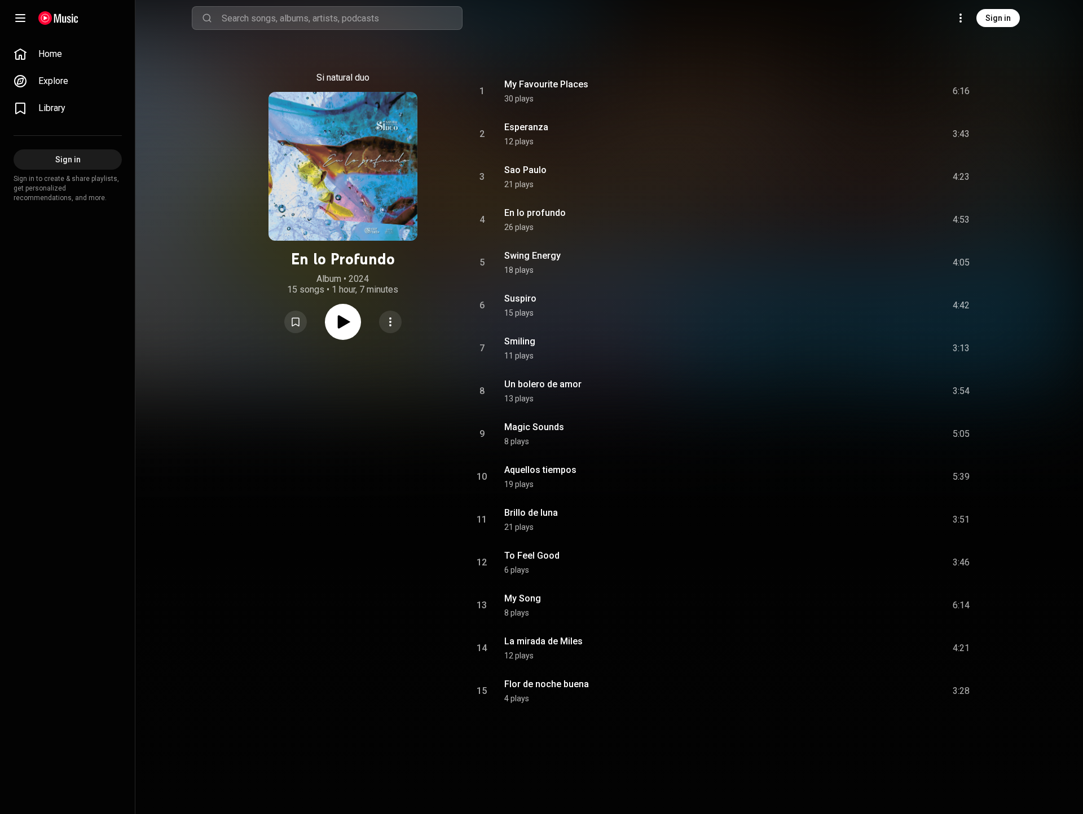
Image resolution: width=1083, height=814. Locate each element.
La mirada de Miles (543, 641)
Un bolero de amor (543, 384)
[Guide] (20, 18)
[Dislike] (897, 91)
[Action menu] (390, 322)
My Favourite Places (546, 84)
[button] (295, 322)
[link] (68, 54)
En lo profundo (535, 212)
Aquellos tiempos (540, 469)
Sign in (998, 18)
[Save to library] (295, 322)
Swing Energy (532, 255)
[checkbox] (961, 91)
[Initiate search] (207, 18)
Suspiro (520, 298)
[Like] (876, 91)
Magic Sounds (534, 427)
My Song (522, 598)
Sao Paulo (525, 170)
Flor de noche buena (546, 684)
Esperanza (526, 127)
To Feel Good (532, 555)
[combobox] (342, 18)
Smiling (519, 341)
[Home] (58, 18)
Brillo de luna (531, 512)
